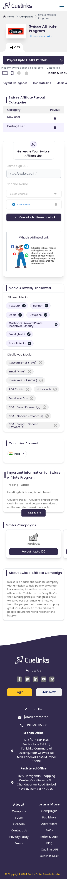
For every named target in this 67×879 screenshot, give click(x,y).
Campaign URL (17, 166)
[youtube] (44, 679)
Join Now (49, 692)
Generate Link (42, 83)
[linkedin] (36, 679)
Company (19, 811)
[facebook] (20, 679)
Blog (49, 843)
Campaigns (49, 811)
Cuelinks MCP (49, 856)
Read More (33, 513)
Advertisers (49, 824)
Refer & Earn (49, 837)
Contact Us (19, 830)
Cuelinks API (49, 849)
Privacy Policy (19, 837)
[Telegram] (52, 679)
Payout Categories (15, 83)
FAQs (49, 830)
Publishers (49, 817)
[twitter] (28, 679)
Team (19, 818)
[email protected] (36, 717)
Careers (19, 824)
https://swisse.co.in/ (40, 36)
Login (19, 692)
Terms (19, 843)
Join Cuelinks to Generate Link (34, 217)
